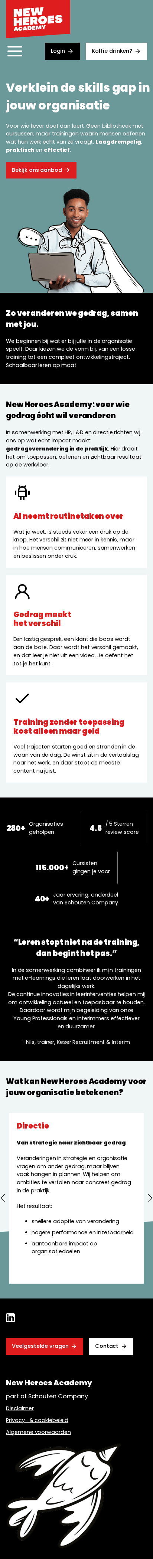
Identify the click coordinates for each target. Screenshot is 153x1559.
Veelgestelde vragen (40, 1346)
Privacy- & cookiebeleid (37, 1420)
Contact (106, 1346)
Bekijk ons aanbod (37, 170)
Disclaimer (19, 1408)
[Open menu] (15, 51)
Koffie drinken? (112, 51)
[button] (3, 1198)
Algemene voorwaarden (38, 1432)
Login (58, 51)
